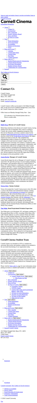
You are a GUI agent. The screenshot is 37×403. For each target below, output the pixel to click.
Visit (5, 39)
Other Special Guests (17, 298)
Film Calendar (12, 310)
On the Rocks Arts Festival (21, 136)
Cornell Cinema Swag (17, 276)
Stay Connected (12, 32)
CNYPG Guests (16, 288)
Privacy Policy (8, 390)
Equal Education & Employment (13, 392)
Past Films (11, 56)
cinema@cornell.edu (10, 101)
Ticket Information (13, 41)
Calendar (10, 51)
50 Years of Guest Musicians (19, 294)
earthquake (27, 197)
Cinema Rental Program (15, 62)
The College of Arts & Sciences (10, 72)
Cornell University (6, 18)
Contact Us (11, 29)
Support (6, 69)
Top (2, 401)
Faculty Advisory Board (15, 34)
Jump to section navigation (22, 15)
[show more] (9, 27)
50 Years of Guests (13, 37)
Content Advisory (13, 57)
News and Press (12, 36)
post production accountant (17, 192)
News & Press (12, 283)
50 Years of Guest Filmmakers (20, 293)
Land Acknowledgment (11, 395)
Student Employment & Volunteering (18, 61)
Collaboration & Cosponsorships (17, 67)
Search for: (4, 82)
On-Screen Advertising (14, 64)
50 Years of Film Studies (18, 296)
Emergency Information (11, 393)
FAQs (9, 47)
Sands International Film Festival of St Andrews (19, 134)
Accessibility (11, 44)
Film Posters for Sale (21, 278)
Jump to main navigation (8, 15)
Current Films (12, 54)
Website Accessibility (10, 389)
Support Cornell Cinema (11, 328)
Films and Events (9, 49)
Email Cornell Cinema (7, 336)
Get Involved (11, 31)
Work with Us (8, 59)
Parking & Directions (14, 46)
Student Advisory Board (15, 66)
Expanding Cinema (16, 286)
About (6, 27)
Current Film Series (13, 52)
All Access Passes (13, 42)
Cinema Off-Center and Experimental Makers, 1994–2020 (22, 290)
